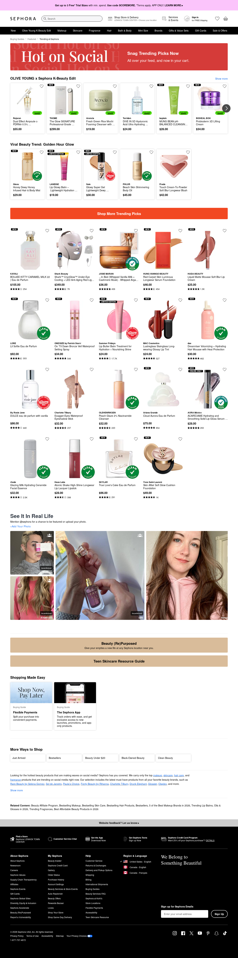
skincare (168, 775)
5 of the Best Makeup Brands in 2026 (169, 805)
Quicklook (28, 112)
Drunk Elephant (138, 784)
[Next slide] (226, 108)
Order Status (54, 874)
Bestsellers (142, 805)
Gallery (51, 870)
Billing (88, 879)
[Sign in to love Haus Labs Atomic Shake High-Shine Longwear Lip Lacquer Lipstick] (92, 439)
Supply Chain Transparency (23, 879)
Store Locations (93, 903)
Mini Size (143, 30)
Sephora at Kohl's (94, 898)
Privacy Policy (17, 935)
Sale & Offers (220, 30)
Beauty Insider (55, 860)
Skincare (77, 30)
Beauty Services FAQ (95, 893)
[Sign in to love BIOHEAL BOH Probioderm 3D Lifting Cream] (224, 86)
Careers (14, 870)
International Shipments (97, 884)
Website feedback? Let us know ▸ (119, 823)
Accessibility (91, 912)
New (13, 30)
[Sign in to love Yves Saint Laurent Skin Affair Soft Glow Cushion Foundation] (180, 439)
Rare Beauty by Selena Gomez (27, 784)
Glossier (152, 784)
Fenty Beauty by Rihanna (95, 784)
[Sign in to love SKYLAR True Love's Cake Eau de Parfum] (136, 439)
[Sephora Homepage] (23, 18)
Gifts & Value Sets (179, 30)
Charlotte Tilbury (119, 784)
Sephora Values (17, 874)
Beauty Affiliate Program (44, 805)
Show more (221, 78)
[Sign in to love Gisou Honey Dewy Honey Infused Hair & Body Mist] (42, 152)
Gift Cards (200, 30)
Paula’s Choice (71, 784)
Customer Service (94, 860)
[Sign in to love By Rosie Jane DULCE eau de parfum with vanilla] (47, 369)
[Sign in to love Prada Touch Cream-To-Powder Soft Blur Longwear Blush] (188, 152)
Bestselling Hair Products (120, 805)
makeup (157, 775)
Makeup (61, 30)
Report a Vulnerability (20, 917)
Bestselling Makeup (70, 805)
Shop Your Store (55, 912)
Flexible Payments (94, 907)
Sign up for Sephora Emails (177, 906)
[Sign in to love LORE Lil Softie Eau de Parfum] (47, 300)
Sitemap (60, 935)
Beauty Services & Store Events (63, 888)
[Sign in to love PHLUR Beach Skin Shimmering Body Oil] (151, 152)
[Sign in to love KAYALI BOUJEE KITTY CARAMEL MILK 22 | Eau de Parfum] (47, 231)
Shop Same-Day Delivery (60, 917)
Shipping (90, 874)
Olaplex (162, 784)
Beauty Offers (54, 898)
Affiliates (14, 884)
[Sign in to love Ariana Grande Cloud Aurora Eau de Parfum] (180, 369)
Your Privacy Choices (77, 935)
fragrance (15, 779)
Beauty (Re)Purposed (20, 912)
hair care (179, 775)
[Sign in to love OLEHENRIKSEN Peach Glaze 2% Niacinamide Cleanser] (136, 369)
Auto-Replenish (55, 893)
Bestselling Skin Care (93, 805)
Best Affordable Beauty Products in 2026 (76, 809)
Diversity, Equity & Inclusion (23, 903)
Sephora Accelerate (19, 907)
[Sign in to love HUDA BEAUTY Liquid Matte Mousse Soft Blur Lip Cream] (224, 231)
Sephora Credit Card (58, 865)
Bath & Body (125, 30)
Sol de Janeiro (54, 784)
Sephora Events (17, 888)
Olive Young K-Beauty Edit (36, 30)
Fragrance (94, 30)
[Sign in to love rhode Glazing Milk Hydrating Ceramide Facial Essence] (47, 439)
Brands (158, 30)
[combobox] (71, 19)
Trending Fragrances (41, 809)
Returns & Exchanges (96, 865)
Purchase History (56, 879)
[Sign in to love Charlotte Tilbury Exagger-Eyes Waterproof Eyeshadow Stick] (92, 369)
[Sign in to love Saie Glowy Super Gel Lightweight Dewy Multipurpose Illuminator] (115, 152)
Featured (32, 38)
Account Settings (56, 884)
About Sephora (17, 860)
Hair (109, 30)
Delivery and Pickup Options (99, 870)
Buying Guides (17, 38)
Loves (51, 907)
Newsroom (15, 865)
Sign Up (219, 914)
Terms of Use (32, 935)
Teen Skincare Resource (97, 917)
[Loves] (217, 18)
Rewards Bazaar (56, 903)
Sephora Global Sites (20, 898)
